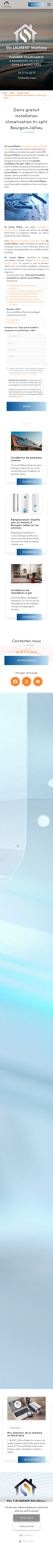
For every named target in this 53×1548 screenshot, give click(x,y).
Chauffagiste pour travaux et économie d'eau (23, 296)
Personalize (27, 1535)
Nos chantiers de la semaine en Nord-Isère (24, 1434)
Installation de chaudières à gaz (21, 591)
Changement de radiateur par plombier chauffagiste (25, 291)
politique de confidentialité (29, 374)
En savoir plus (29, 481)
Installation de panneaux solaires (26, 459)
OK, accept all (27, 1517)
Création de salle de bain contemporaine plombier (24, 299)
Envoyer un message (26, 660)
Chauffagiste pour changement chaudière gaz (23, 293)
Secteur (12, 93)
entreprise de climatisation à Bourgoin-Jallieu (27, 241)
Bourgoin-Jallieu (23, 93)
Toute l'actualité (32, 1459)
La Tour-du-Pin (13, 322)
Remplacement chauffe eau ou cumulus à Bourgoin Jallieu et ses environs (25, 524)
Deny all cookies (27, 1526)
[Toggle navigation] (49, 4)
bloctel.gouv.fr (20, 396)
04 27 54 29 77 (26, 73)
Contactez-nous (27, 78)
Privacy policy (27, 1541)
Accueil (4, 93)
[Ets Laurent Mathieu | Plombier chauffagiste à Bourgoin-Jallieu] (6, 4)
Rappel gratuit (35, 4)
